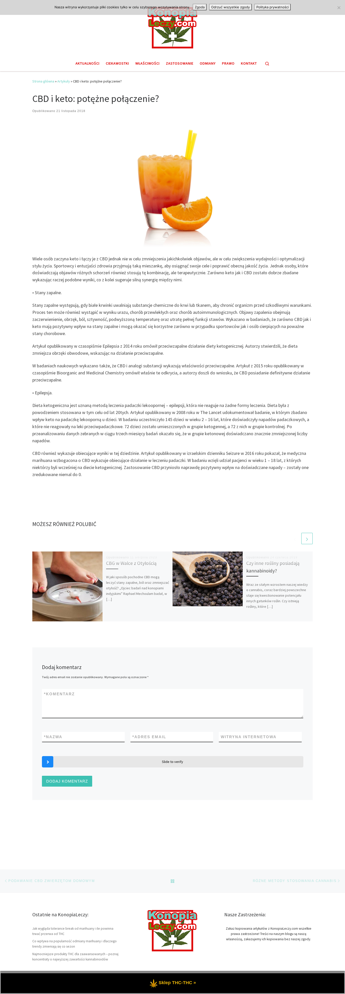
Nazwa (53, 737)
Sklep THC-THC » (177, 982)
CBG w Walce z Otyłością (131, 563)
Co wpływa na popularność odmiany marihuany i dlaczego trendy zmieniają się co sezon (74, 944)
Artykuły (63, 81)
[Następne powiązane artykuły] (307, 538)
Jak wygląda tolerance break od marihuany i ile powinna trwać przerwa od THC (72, 931)
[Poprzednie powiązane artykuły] (295, 538)
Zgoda (200, 7)
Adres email (149, 737)
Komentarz (59, 694)
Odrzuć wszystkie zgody (230, 7)
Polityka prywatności (272, 7)
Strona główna (43, 81)
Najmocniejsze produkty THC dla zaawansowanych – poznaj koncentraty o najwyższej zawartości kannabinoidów (75, 956)
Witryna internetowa (249, 737)
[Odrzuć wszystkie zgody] (338, 7)
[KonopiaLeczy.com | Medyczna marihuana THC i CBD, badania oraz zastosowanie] (172, 27)
